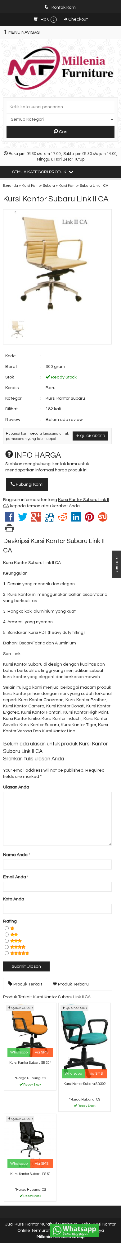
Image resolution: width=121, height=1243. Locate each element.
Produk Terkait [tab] (27, 984)
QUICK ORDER (92, 436)
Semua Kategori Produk (39, 172)
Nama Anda (15, 855)
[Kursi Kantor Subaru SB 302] (84, 1041)
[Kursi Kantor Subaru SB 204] (30, 1030)
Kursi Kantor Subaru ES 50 (30, 1174)
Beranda (10, 185)
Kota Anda (13, 899)
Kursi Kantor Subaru (38, 185)
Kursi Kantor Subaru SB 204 (30, 1062)
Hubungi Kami (29, 484)
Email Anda (14, 877)
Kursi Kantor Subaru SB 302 (85, 1084)
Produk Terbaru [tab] (73, 984)
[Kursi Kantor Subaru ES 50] (30, 1142)
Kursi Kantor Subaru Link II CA (56, 199)
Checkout (77, 19)
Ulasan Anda (16, 787)
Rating (10, 921)
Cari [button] (62, 132)
